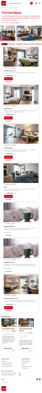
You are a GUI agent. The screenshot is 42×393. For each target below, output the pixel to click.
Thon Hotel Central (8, 329)
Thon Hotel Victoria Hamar (25, 330)
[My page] (36, 3)
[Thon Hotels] (3, 3)
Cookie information (5, 382)
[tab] (4, 44)
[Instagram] (40, 379)
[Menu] (40, 3)
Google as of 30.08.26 (15, 22)
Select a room (8, 78)
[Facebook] (37, 379)
